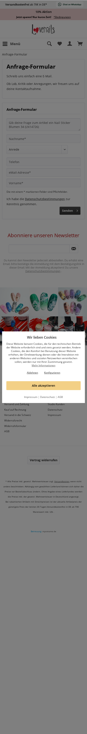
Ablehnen (32, 372)
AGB (60, 397)
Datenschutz (47, 397)
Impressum (30, 397)
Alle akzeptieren (43, 386)
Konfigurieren (52, 372)
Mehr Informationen (43, 365)
